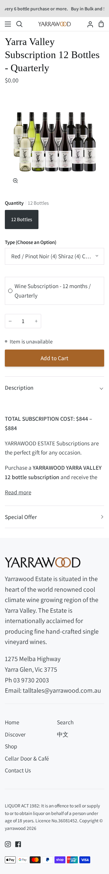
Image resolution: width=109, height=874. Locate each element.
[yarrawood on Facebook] (18, 844)
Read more (18, 492)
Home (12, 722)
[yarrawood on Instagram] (8, 844)
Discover (15, 734)
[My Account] (87, 24)
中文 (62, 734)
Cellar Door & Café (27, 758)
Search (65, 722)
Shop (11, 746)
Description (19, 388)
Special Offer (21, 517)
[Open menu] (8, 24)
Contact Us (18, 770)
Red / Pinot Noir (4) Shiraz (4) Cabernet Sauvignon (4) (57, 256)
